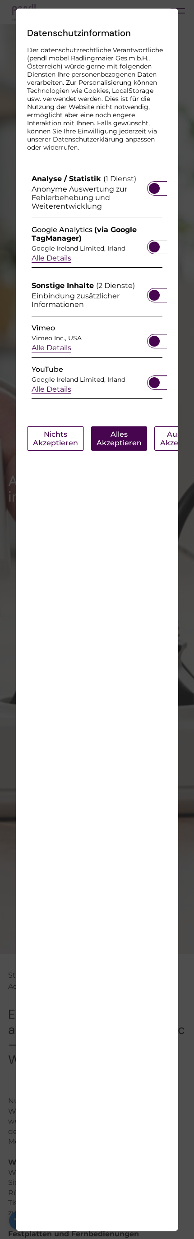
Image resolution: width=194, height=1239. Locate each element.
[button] (154, 188)
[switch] (154, 185)
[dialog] (97, 619)
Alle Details (51, 257)
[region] (97, 288)
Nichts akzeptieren (55, 438)
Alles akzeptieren (119, 438)
